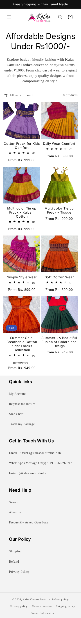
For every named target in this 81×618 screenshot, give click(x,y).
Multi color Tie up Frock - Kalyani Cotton (21, 212)
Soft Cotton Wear (59, 277)
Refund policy (60, 599)
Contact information (43, 613)
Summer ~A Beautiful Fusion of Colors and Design (59, 342)
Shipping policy (65, 606)
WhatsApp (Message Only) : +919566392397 (40, 463)
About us (15, 512)
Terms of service (42, 606)
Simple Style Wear (22, 277)
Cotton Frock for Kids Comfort (22, 145)
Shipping (15, 551)
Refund (14, 561)
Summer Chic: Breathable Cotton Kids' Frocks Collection (22, 344)
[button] (9, 17)
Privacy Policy (19, 571)
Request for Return (22, 404)
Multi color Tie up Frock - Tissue (59, 210)
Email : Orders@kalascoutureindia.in (35, 453)
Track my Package (22, 424)
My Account (17, 393)
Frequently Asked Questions (28, 522)
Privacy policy (19, 606)
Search (13, 502)
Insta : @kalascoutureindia (27, 473)
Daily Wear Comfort (59, 143)
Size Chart (16, 414)
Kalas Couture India (34, 599)
